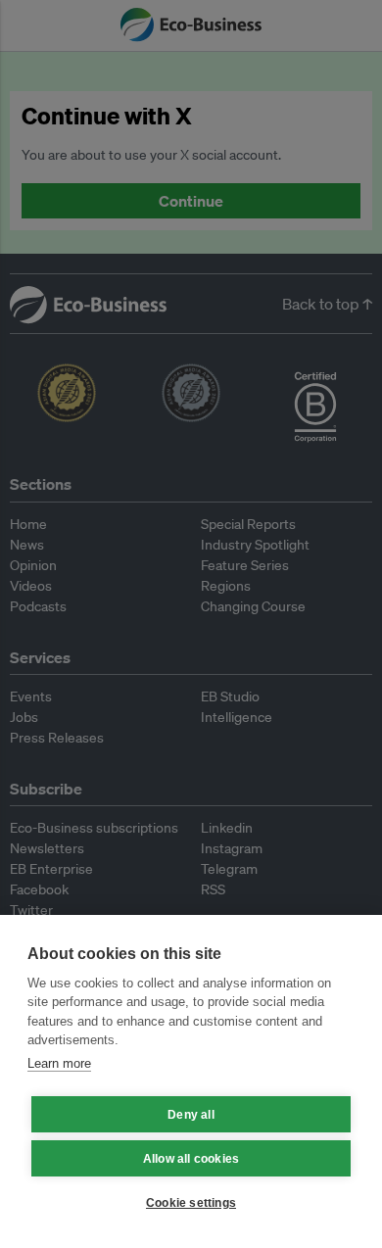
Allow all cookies (191, 1159)
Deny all (191, 1115)
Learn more (59, 1063)
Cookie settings (191, 1203)
